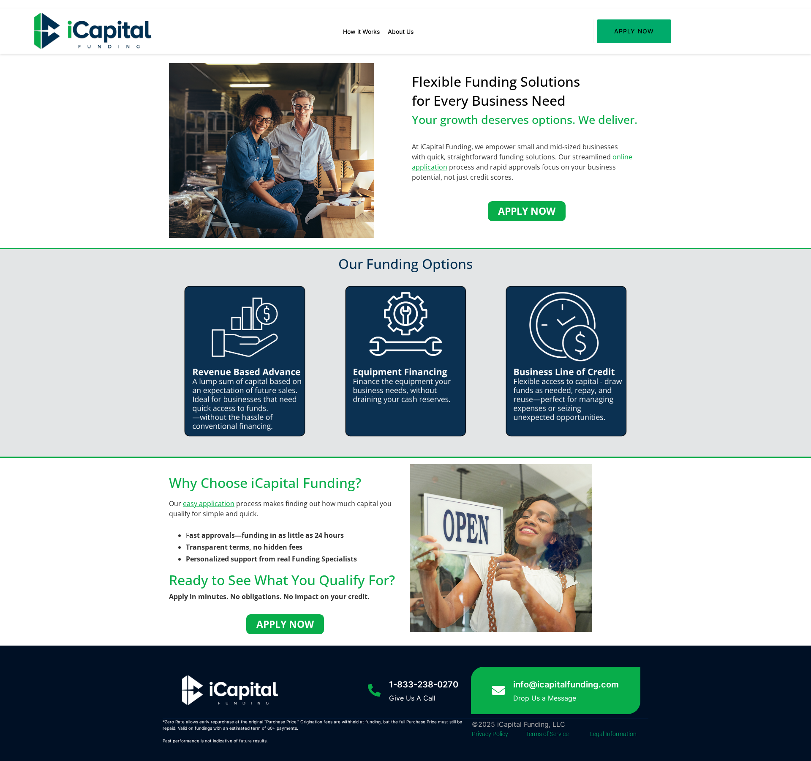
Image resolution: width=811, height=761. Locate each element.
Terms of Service (547, 734)
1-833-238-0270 (423, 684)
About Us (401, 31)
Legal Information (613, 734)
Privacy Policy (490, 734)
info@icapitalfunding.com (566, 684)
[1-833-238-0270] (374, 690)
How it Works (361, 31)
